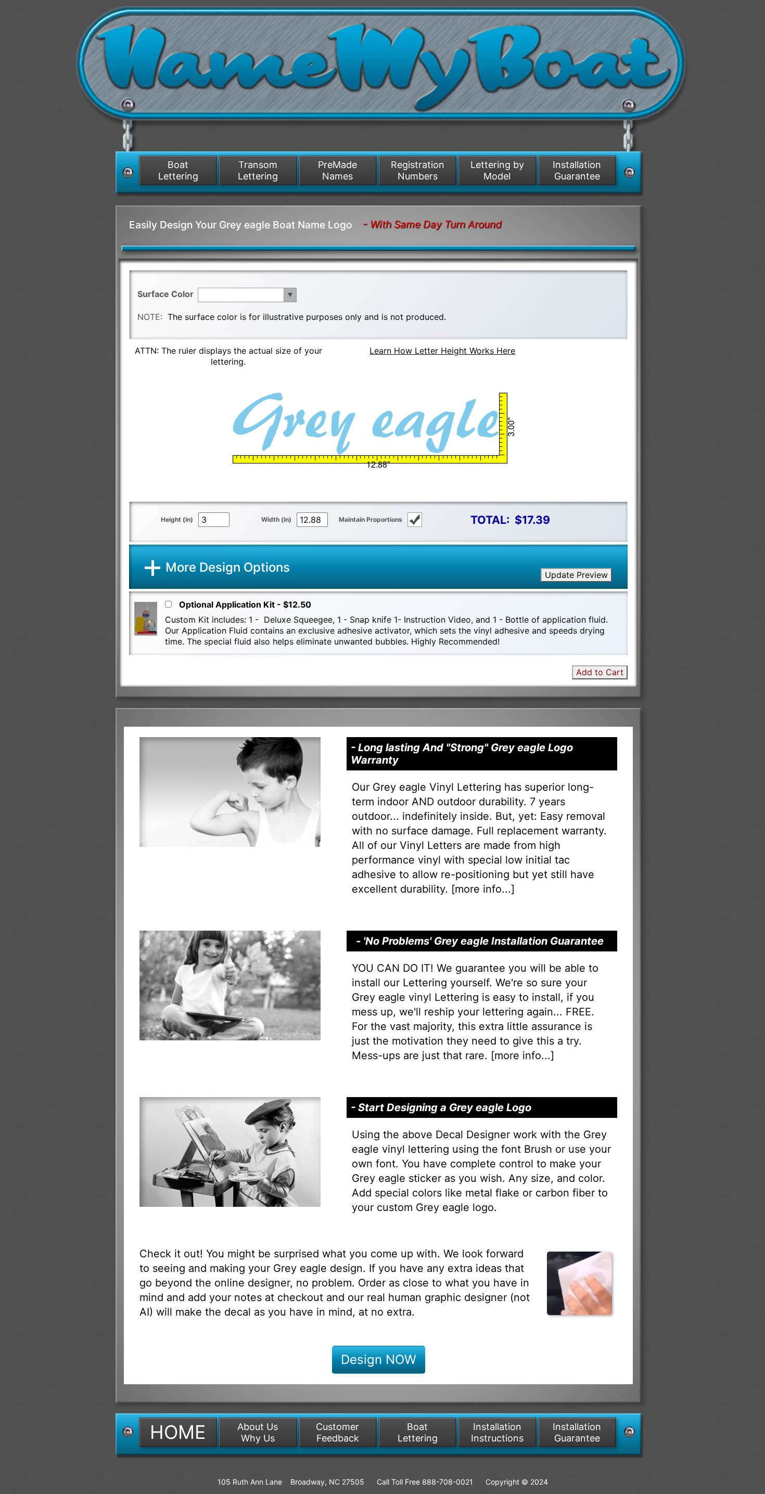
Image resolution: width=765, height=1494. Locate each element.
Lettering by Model (497, 170)
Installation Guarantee (577, 170)
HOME (178, 1432)
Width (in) (276, 519)
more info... (483, 889)
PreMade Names (337, 170)
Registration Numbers (417, 170)
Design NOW (378, 1359)
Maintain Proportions (370, 519)
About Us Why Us (257, 1432)
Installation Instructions (497, 1432)
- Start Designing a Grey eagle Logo (441, 1107)
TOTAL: (489, 519)
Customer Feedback (337, 1432)
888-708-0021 (447, 1481)
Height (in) (177, 519)
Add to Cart (599, 672)
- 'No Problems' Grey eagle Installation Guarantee (480, 941)
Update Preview (576, 575)
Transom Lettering (258, 170)
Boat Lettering (178, 170)
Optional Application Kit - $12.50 (245, 604)
